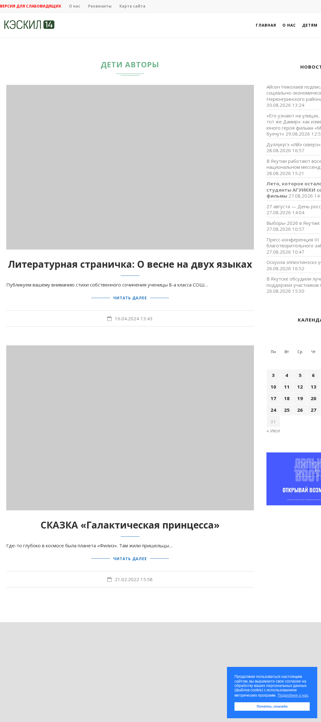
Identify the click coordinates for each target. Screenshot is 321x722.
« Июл (273, 430)
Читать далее (130, 298)
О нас (74, 6)
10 (273, 387)
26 (300, 410)
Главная (266, 25)
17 (273, 398)
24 (273, 410)
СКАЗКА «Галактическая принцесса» (130, 524)
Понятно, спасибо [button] (272, 706)
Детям (310, 25)
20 (313, 398)
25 (287, 410)
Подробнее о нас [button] (293, 695)
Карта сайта (132, 6)
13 (313, 387)
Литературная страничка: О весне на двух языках (130, 264)
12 (300, 387)
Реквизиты (100, 6)
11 (287, 387)
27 (313, 410)
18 (287, 398)
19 (300, 398)
